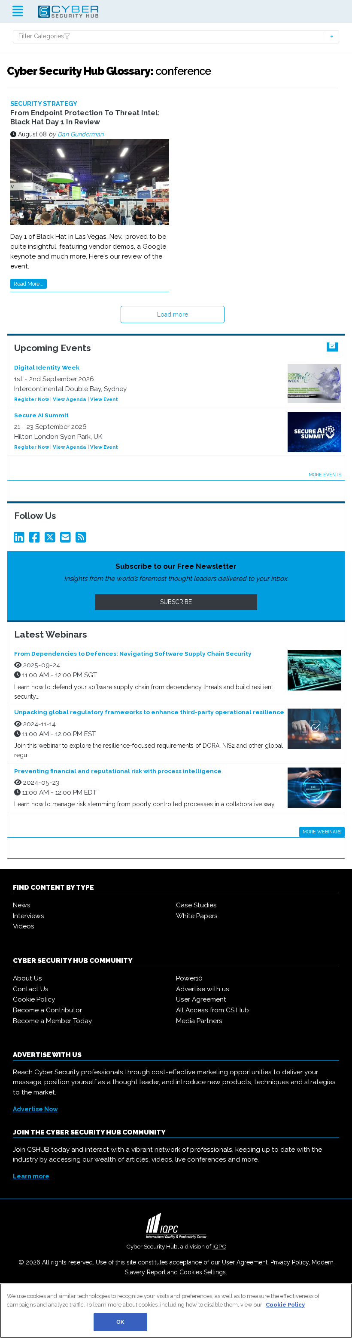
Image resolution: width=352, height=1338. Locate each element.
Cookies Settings (202, 1272)
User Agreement (201, 999)
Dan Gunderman (80, 134)
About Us (27, 978)
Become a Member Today (52, 1021)
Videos (23, 926)
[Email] (67, 539)
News (21, 905)
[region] (176, 1310)
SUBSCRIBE (176, 601)
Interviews (28, 916)
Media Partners (199, 1021)
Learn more (31, 1176)
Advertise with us (202, 989)
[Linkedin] (20, 539)
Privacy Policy (289, 1262)
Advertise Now (35, 1109)
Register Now (31, 399)
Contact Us (31, 989)
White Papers (197, 916)
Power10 (189, 978)
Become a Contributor (47, 1010)
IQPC (219, 1246)
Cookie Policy (34, 999)
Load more (172, 314)
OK (120, 1322)
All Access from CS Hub (212, 1010)
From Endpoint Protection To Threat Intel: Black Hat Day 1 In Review (84, 117)
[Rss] (82, 539)
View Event (104, 399)
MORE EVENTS (325, 474)
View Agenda (69, 399)
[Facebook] (36, 539)
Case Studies (196, 905)
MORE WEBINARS (322, 831)
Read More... (28, 284)
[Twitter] (51, 539)
